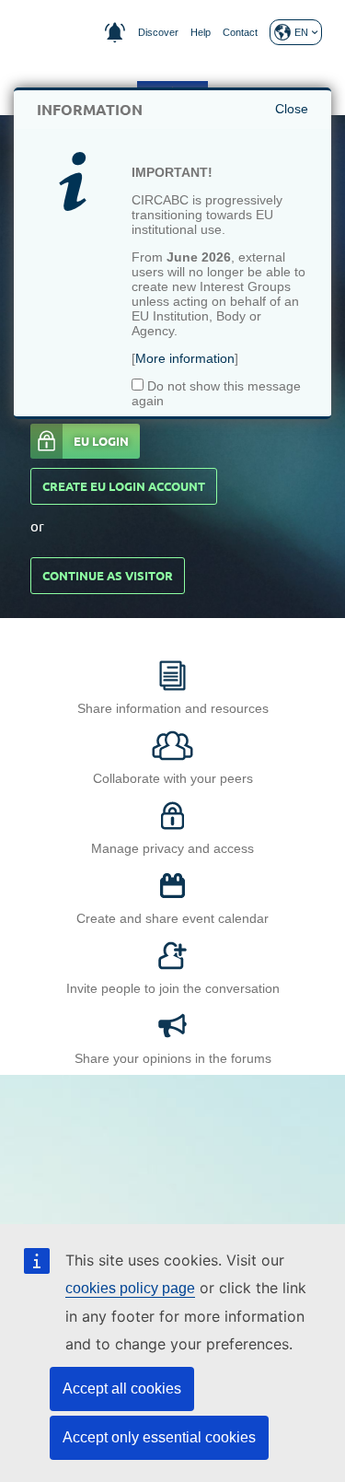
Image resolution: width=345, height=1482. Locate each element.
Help (200, 32)
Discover (158, 32)
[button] (295, 32)
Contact (240, 32)
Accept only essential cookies (159, 1437)
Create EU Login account (123, 486)
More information (185, 358)
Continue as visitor (107, 575)
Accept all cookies (122, 1388)
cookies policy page (130, 1288)
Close (291, 108)
